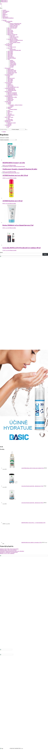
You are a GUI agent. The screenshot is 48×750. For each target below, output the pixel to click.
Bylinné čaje (10, 111)
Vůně (9, 59)
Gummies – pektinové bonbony (16, 104)
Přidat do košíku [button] (12, 165)
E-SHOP (4, 10)
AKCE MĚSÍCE (5, 11)
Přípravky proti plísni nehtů (15, 50)
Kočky (9, 126)
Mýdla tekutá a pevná (12, 70)
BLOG (3, 15)
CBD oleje (10, 113)
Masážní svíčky (11, 99)
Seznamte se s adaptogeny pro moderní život (9, 552)
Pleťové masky (10, 33)
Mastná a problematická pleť (15, 23)
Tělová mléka (10, 53)
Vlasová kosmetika (8, 82)
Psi (8, 127)
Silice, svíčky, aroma (9, 117)
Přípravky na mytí (11, 78)
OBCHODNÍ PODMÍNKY (8, 18)
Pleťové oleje (10, 32)
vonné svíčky (10, 119)
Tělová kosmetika (8, 44)
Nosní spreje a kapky (12, 122)
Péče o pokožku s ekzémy (15, 42)
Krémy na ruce (13, 46)
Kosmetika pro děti (8, 74)
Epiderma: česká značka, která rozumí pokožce (9, 548)
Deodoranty (12, 61)
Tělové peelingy (11, 56)
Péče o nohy (10, 48)
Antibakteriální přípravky (10, 88)
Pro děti (9, 116)
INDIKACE (4, 14)
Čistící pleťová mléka (14, 36)
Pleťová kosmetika (8, 21)
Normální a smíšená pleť (15, 24)
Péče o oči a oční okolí (12, 27)
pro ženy (11, 67)
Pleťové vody (10, 30)
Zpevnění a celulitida (12, 58)
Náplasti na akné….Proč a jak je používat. (8, 550)
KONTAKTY (5, 16)
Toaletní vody (12, 62)
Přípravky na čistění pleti (12, 34)
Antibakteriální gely (11, 89)
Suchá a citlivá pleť (14, 25)
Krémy (9, 22)
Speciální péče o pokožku (13, 39)
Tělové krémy (10, 51)
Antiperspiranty (13, 64)
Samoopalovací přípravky (13, 94)
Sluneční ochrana (8, 91)
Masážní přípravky (8, 96)
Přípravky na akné (13, 41)
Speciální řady (8, 121)
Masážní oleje (10, 100)
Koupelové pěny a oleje (12, 72)
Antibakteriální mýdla (12, 90)
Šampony (9, 83)
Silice (9, 118)
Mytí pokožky (8, 68)
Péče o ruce (10, 45)
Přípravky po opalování (12, 93)
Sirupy (9, 110)
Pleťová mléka (10, 31)
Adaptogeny (10, 107)
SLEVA (4, 13)
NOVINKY (4, 12)
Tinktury (9, 108)
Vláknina (9, 102)
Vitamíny (12, 106)
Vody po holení (13, 63)
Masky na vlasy (11, 85)
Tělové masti (10, 54)
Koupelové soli (11, 73)
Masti (9, 77)
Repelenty (10, 123)
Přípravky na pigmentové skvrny (16, 40)
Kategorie (4, 20)
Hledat (1, 252)
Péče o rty (9, 29)
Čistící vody (12, 35)
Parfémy (11, 60)
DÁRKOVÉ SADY (9, 120)
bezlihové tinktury (13, 109)
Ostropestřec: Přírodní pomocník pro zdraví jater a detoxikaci (12, 551)
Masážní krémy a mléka (12, 97)
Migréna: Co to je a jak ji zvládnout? (7, 553)
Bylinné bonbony (11, 114)
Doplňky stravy (8, 101)
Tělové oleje (10, 55)
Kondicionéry (10, 84)
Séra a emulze (10, 43)
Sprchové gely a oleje (12, 71)
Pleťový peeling (13, 37)
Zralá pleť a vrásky (14, 26)
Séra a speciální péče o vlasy (13, 87)
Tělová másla (10, 52)
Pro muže (12, 65)
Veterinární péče (8, 125)
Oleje (9, 112)
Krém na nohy (13, 49)
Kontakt (4, 131)
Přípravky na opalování (12, 92)
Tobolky (9, 103)
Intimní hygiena (11, 69)
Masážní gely (10, 98)
